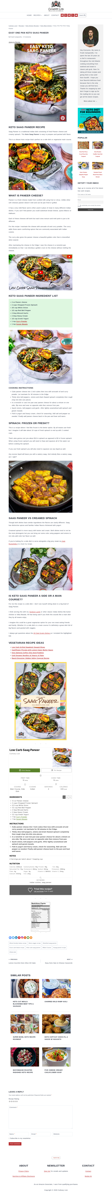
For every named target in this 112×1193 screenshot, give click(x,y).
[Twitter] (13, 937)
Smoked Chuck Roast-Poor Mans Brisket (97, 175)
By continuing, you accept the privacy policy (89, 206)
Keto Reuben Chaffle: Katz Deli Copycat (97, 154)
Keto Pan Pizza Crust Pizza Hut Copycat (83, 154)
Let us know (39, 891)
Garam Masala (22, 324)
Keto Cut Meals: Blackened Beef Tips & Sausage (23, 1004)
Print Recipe (25, 770)
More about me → (90, 101)
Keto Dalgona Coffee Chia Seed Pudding (28, 653)
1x (64, 797)
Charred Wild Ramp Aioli (56, 1001)
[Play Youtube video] (40, 272)
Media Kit (88, 1176)
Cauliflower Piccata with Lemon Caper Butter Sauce (32, 650)
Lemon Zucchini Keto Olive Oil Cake (22, 961)
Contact (55, 15)
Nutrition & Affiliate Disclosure (24, 1176)
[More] (31, 937)
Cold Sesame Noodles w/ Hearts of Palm (28, 655)
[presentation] (25, 988)
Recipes (21, 26)
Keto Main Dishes (46, 26)
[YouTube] (76, 15)
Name (12, 1134)
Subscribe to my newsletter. (20, 1138)
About (47, 15)
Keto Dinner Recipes (32, 26)
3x (70, 797)
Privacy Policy (24, 1171)
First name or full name (84, 194)
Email (34, 1134)
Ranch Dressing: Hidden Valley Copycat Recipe (30, 658)
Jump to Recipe (14, 42)
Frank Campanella (16, 37)
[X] (72, 15)
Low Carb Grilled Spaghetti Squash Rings (28, 647)
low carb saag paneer (33, 947)
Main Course (47, 947)
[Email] (28, 937)
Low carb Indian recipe (17, 947)
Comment (13, 1107)
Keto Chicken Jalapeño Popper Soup (83, 175)
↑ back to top (56, 1157)
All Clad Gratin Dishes (41, 633)
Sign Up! (47, 1171)
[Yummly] (25, 937)
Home (29, 15)
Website (56, 1134)
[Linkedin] (16, 937)
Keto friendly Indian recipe (18, 943)
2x (67, 797)
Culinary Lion (13, 26)
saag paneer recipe (59, 947)
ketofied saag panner (50, 943)
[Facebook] (62, 15)
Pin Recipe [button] (57, 770)
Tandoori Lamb (34, 612)
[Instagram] (65, 15)
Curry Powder (21, 321)
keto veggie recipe (35, 943)
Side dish (13, 952)
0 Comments (27, 37)
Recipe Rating (14, 1099)
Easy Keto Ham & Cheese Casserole (58, 961)
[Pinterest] (69, 15)
